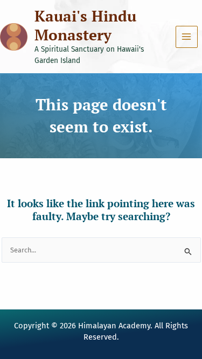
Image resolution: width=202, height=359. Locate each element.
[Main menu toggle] (187, 37)
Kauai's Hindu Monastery (85, 25)
